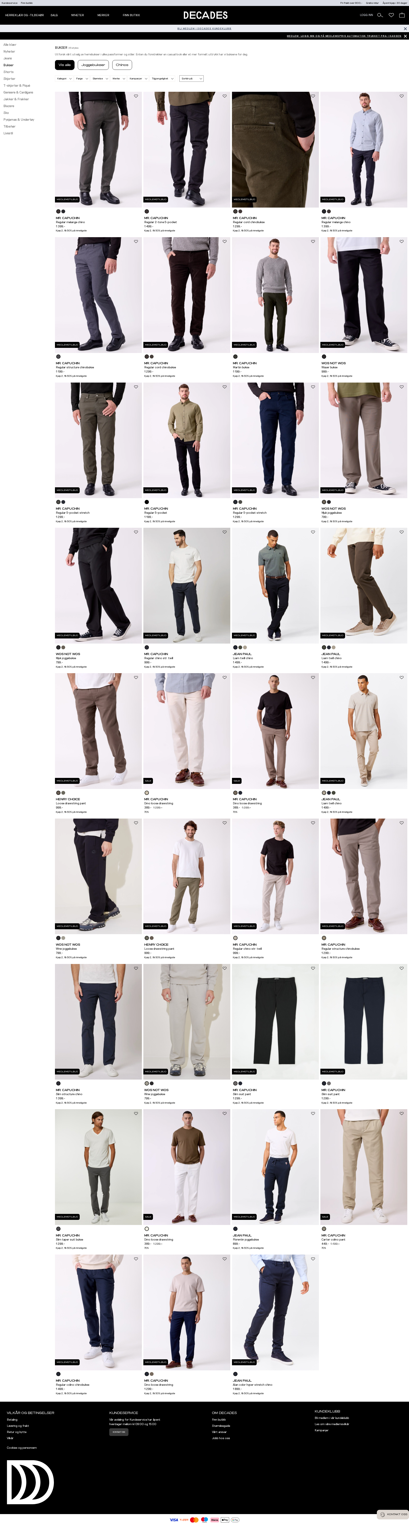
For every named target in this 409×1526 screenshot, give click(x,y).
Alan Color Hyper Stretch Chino (252, 1384)
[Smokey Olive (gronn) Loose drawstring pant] (63, 793)
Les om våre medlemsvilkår (332, 1424)
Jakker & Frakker (16, 99)
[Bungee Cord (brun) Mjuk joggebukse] (324, 502)
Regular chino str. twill (158, 658)
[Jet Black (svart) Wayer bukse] (324, 356)
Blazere (8, 106)
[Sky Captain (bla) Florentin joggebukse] (235, 1229)
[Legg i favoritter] (136, 96)
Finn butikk (27, 3)
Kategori (61, 78)
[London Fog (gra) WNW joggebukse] (63, 938)
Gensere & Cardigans (18, 92)
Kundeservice (9, 3)
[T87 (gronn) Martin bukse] (235, 356)
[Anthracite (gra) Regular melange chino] (63, 211)
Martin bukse (241, 367)
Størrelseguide (221, 1425)
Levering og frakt (18, 1425)
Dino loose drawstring (158, 803)
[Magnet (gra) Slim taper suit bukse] (58, 1229)
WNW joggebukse (66, 948)
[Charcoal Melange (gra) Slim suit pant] (235, 1083)
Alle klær (9, 44)
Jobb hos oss (221, 1438)
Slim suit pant (242, 1094)
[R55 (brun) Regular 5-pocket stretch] (58, 502)
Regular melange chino (70, 222)
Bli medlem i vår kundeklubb (332, 1418)
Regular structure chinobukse (75, 367)
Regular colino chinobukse (72, 1384)
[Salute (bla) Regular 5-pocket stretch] (63, 502)
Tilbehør (9, 126)
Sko (6, 113)
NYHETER (77, 15)
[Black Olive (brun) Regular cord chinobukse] (235, 211)
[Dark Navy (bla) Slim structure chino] (58, 1083)
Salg (54, 15)
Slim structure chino (69, 1094)
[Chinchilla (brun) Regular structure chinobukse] (324, 938)
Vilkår (10, 1438)
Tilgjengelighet (160, 78)
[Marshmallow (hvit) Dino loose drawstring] (147, 1229)
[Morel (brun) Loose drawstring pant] (58, 793)
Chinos (122, 65)
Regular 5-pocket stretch (73, 512)
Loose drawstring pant (71, 803)
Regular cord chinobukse (249, 222)
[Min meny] (391, 15)
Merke (116, 78)
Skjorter (9, 78)
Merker (103, 15)
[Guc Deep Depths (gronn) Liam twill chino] (240, 647)
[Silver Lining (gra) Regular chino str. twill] (235, 938)
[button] (380, 15)
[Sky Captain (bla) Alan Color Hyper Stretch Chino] (235, 1374)
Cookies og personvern (22, 1447)
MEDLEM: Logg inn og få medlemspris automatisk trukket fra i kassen (344, 36)
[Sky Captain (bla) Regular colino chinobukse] (58, 1374)
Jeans (7, 58)
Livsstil (8, 133)
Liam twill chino (243, 658)
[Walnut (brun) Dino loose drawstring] (235, 793)
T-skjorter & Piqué (16, 85)
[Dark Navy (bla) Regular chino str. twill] (147, 647)
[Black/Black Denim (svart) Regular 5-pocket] (147, 502)
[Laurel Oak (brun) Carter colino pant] (324, 1229)
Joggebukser (93, 65)
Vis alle (65, 65)
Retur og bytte (16, 1432)
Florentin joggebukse (246, 1239)
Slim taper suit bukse (69, 1239)
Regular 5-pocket (155, 512)
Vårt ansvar (219, 1432)
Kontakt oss (119, 1432)
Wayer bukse (329, 367)
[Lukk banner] (405, 28)
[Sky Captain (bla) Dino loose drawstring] (240, 793)
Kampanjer (136, 78)
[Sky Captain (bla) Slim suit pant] (240, 1083)
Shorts (8, 72)
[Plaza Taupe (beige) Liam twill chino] (245, 647)
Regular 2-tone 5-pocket (160, 222)
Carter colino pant (333, 1239)
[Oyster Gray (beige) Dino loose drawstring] (147, 793)
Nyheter (9, 51)
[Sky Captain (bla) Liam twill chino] (235, 647)
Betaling (12, 1419)
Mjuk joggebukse (331, 512)
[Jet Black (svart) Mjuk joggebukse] (329, 502)
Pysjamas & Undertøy (18, 119)
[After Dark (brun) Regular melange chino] (58, 211)
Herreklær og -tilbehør (24, 15)
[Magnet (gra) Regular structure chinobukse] (58, 356)
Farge (79, 78)
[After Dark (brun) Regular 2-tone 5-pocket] (147, 211)
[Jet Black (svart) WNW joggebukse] (58, 938)
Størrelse (98, 78)
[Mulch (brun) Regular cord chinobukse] (240, 211)
